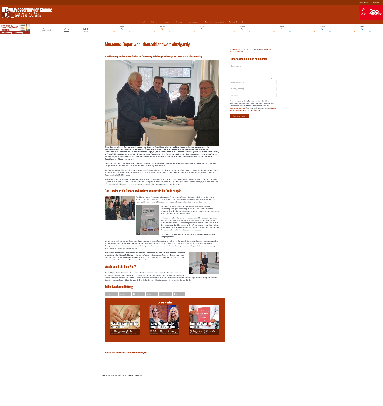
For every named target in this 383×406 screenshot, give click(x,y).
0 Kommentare (239, 51)
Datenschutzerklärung (109, 375)
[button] (242, 22)
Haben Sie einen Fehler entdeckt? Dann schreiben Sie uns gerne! (126, 352)
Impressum (122, 375)
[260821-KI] (125, 306)
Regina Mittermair (237, 49)
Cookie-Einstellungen (134, 375)
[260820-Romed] (164, 306)
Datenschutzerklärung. (238, 108)
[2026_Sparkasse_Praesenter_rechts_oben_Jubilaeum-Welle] (371, 6)
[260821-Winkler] (204, 306)
